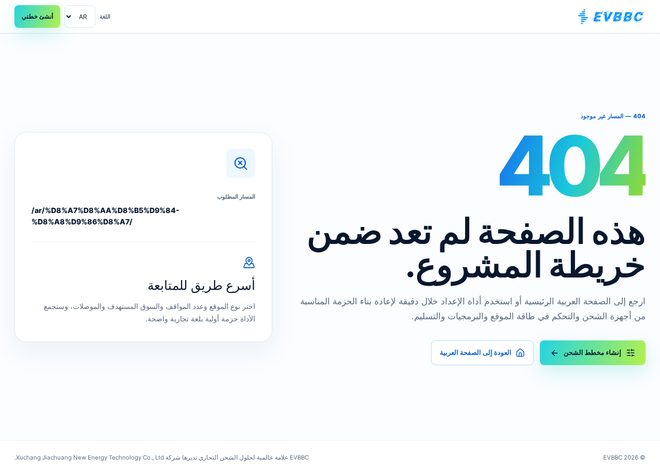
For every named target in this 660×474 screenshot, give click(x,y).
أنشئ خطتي (37, 16)
